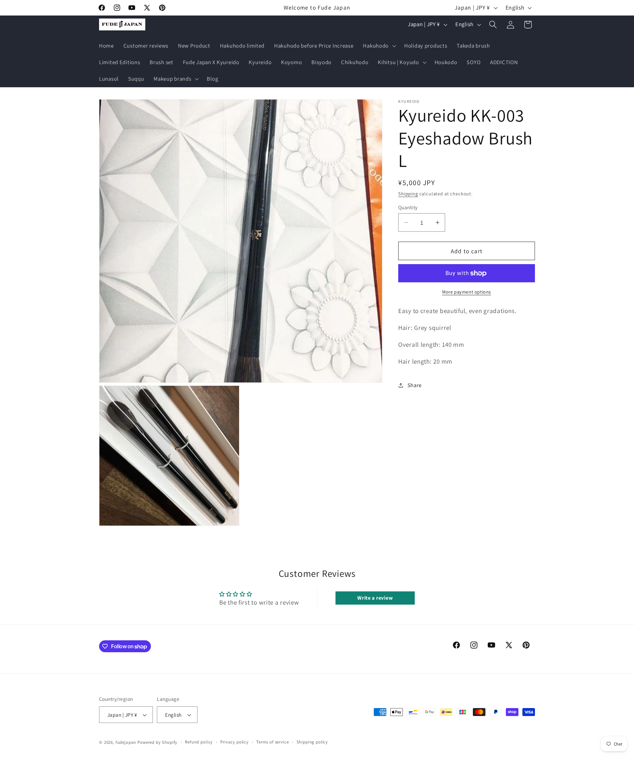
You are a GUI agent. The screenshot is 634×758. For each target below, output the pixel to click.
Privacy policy (234, 742)
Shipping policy (312, 742)
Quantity (408, 207)
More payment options (466, 292)
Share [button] (414, 385)
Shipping (408, 193)
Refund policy (199, 742)
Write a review (375, 597)
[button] (379, 46)
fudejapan (126, 742)
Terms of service (272, 742)
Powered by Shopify (157, 742)
